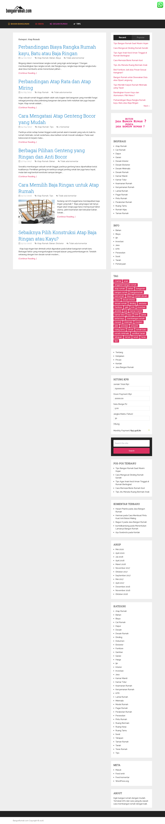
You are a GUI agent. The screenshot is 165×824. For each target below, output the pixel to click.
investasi (141, 307)
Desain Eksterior (122, 165)
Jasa (117, 245)
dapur (117, 300)
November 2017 (122, 568)
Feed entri (120, 773)
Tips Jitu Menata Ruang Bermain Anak (130, 65)
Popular (141, 37)
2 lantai (118, 281)
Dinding (118, 637)
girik (127, 307)
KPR (117, 249)
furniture (118, 307)
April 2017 (119, 583)
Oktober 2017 (121, 572)
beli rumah (119, 296)
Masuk (118, 770)
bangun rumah (121, 292)
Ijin (116, 238)
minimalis (128, 322)
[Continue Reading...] (27, 73)
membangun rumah (136, 318)
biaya (129, 296)
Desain (118, 630)
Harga (118, 660)
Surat (117, 256)
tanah (135, 337)
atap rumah (120, 288)
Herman (119, 515)
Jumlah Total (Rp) (121, 384)
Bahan (52, 58)
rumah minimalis (122, 333)
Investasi (119, 241)
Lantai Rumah (121, 191)
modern (138, 322)
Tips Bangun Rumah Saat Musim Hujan (130, 43)
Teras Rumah (121, 749)
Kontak (118, 363)
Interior (118, 667)
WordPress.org (122, 781)
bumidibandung (122, 526)
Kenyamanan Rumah (124, 187)
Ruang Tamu (121, 206)
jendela (118, 311)
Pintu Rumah (121, 198)
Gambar (119, 652)
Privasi (118, 360)
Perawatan (120, 253)
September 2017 (123, 575)
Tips (78, 24)
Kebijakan (119, 356)
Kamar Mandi (121, 176)
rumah (130, 329)
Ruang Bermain (122, 723)
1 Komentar (64, 127)
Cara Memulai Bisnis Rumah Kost (128, 60)
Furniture (119, 648)
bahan (130, 288)
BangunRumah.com (21, 821)
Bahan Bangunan (19, 24)
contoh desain (140, 296)
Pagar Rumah (121, 195)
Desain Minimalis (122, 168)
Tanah (118, 260)
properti (134, 326)
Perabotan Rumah (123, 202)
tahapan (118, 337)
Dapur (118, 153)
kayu (129, 315)
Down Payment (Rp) (122, 394)
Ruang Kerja (120, 727)
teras (143, 337)
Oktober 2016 (121, 594)
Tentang (119, 352)
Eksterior (60, 243)
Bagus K (119, 522)
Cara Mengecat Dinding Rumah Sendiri (130, 48)
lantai (143, 315)
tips (116, 341)
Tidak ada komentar (75, 58)
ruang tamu (120, 329)
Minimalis (119, 701)
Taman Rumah (122, 213)
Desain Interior (121, 161)
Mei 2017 (119, 579)
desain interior (129, 300)
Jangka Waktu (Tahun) (123, 414)
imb (133, 307)
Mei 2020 (119, 549)
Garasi (118, 157)
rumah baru (141, 329)
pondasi (124, 326)
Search (131, 451)
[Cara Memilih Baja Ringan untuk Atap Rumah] (36, 212)
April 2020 (120, 553)
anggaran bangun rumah (125, 285)
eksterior (143, 303)
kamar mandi (136, 311)
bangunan (140, 288)
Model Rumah (121, 704)
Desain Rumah (59, 24)
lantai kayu (119, 318)
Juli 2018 (119, 557)
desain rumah (121, 303)
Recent (122, 37)
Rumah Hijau (121, 209)
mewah (118, 322)
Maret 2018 (120, 564)
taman (128, 337)
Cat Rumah (120, 150)
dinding (132, 303)
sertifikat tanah (138, 333)
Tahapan (119, 738)
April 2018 (119, 560)
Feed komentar (122, 777)
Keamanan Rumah (123, 183)
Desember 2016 (122, 587)
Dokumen (119, 641)
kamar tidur (120, 315)
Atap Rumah (43, 58)
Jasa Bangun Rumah (124, 367)
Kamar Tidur (120, 180)
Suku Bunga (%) (120, 404)
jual (125, 311)
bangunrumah (136, 292)
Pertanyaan (120, 264)
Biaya (41, 24)
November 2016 (122, 590)
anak (126, 281)
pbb (116, 326)
